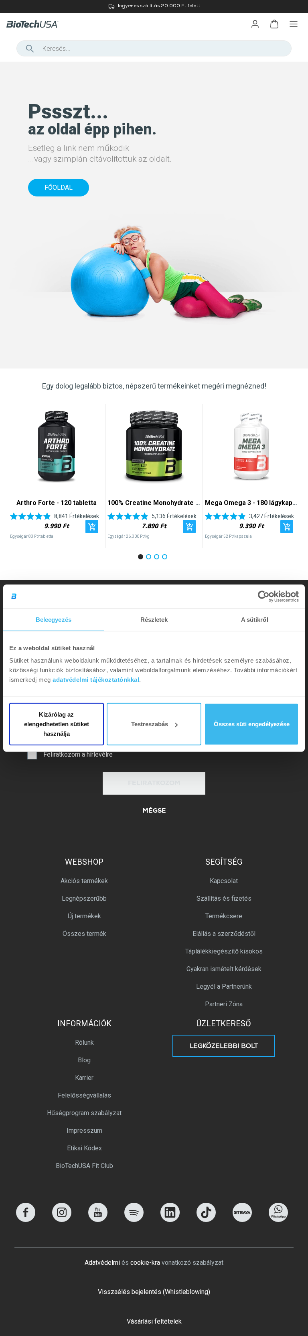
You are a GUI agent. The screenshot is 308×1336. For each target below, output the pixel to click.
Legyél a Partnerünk (224, 986)
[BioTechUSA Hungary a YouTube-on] (97, 1219)
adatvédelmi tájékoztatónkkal (96, 679)
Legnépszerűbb (84, 898)
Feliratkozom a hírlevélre (78, 754)
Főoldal (59, 187)
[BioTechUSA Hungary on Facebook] (25, 1219)
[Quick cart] (91, 526)
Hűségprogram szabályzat (84, 1113)
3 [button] (158, 558)
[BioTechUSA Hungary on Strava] (242, 1219)
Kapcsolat (224, 881)
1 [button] (142, 558)
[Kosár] (274, 24)
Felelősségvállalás (84, 1095)
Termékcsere (223, 916)
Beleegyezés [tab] (53, 619)
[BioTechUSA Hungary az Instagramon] (61, 1219)
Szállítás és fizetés (224, 898)
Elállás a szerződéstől (223, 933)
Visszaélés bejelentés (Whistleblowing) (154, 1292)
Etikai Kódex (84, 1148)
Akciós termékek (84, 881)
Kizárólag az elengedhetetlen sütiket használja (56, 724)
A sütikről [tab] (254, 619)
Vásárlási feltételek (154, 1321)
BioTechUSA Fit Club (84, 1166)
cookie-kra (145, 1262)
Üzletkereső (224, 1023)
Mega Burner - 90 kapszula (154, 503)
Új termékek (84, 916)
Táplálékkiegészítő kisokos (224, 951)
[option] (154, 6)
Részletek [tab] (154, 619)
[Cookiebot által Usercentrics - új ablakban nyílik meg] (264, 596)
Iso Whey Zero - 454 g (57, 503)
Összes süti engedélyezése (252, 724)
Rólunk (84, 1042)
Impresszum (84, 1130)
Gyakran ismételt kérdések (223, 969)
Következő (289, 476)
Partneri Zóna (224, 1004)
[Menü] (293, 24)
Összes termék (84, 933)
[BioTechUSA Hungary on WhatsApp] (278, 1219)
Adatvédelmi (102, 1262)
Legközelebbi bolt (224, 1047)
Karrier (84, 1078)
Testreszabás (149, 724)
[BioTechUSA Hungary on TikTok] (206, 1219)
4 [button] (166, 558)
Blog (84, 1060)
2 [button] (150, 558)
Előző (19, 476)
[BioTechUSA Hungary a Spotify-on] (134, 1219)
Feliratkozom (154, 784)
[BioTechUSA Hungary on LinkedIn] (170, 1219)
